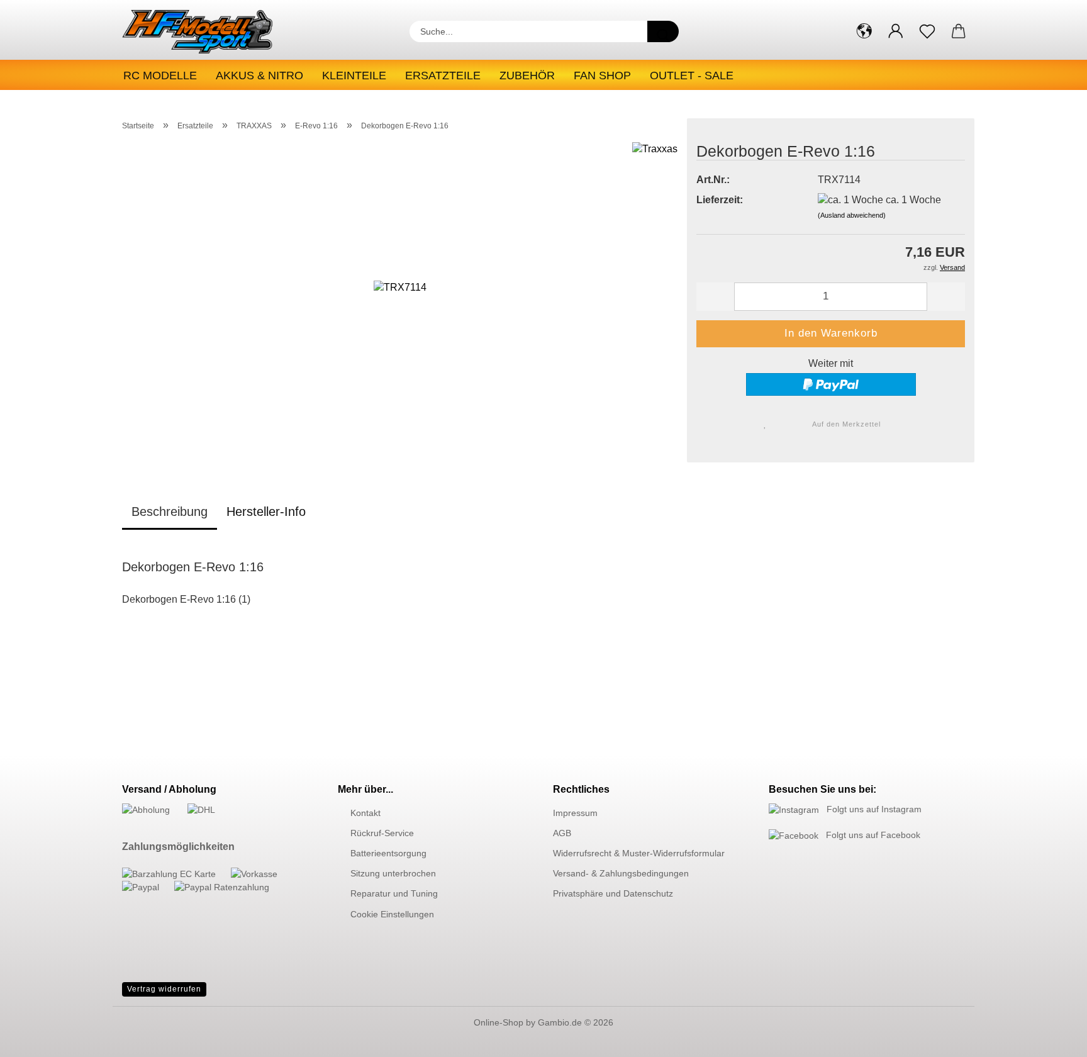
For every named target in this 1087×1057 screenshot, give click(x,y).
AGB (562, 833)
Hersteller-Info (266, 511)
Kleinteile (354, 75)
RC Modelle (160, 75)
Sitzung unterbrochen (393, 873)
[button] (864, 31)
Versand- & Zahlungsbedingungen (621, 873)
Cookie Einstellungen (392, 914)
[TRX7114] (400, 298)
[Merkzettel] (927, 31)
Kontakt (365, 813)
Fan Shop (602, 75)
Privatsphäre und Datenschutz (613, 893)
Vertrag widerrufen (164, 989)
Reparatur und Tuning (394, 893)
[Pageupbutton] (1052, 1038)
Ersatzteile (443, 75)
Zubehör (527, 75)
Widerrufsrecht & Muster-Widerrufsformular (639, 853)
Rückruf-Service (382, 833)
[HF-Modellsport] (211, 31)
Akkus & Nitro (259, 75)
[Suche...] (663, 31)
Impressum (575, 813)
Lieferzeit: (719, 199)
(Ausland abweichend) (852, 215)
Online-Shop (498, 1022)
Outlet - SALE (691, 75)
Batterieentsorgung (388, 853)
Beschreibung (169, 511)
